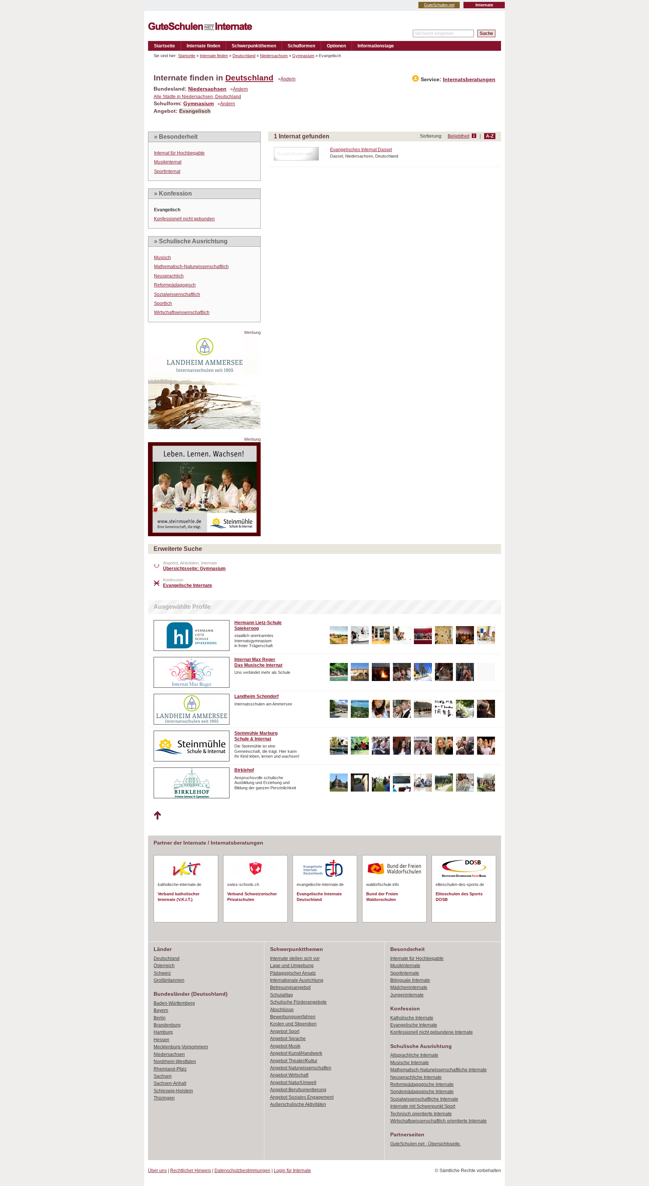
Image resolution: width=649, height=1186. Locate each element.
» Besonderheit (176, 136)
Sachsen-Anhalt (170, 1083)
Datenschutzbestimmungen (242, 1170)
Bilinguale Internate (410, 980)
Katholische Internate (411, 1018)
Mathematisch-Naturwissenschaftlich (191, 266)
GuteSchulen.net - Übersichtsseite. (425, 1144)
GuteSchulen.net (439, 5)
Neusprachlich (169, 276)
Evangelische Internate (413, 1025)
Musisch (162, 257)
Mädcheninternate (408, 987)
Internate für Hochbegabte (417, 958)
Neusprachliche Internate (416, 1077)
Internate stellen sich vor (295, 958)
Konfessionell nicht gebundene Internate (431, 1032)
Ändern (288, 79)
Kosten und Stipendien (293, 1024)
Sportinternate (404, 973)
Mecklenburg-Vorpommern (181, 1047)
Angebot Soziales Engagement (302, 1097)
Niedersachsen (274, 55)
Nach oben (157, 815)
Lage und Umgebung (292, 965)
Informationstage (376, 46)
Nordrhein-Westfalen (175, 1061)
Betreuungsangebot (290, 987)
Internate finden (203, 46)
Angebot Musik (285, 1046)
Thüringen (164, 1098)
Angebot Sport (284, 1031)
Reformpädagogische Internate (422, 1084)
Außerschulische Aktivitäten (298, 1104)
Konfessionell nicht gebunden (184, 218)
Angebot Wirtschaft (289, 1075)
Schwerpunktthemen (254, 46)
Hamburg (163, 1032)
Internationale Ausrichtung (296, 980)
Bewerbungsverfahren (292, 1016)
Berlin (160, 1018)
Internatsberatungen (469, 79)
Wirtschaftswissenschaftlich (182, 312)
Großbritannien (169, 980)
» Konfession (173, 193)
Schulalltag (281, 995)
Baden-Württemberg (174, 1003)
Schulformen (301, 46)
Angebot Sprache (288, 1038)
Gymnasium (303, 55)
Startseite (164, 46)
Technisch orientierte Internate (421, 1113)
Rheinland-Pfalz (170, 1069)
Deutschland (243, 55)
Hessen (161, 1039)
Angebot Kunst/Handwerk (296, 1053)
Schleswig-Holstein (173, 1090)
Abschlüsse (282, 1009)
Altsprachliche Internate (414, 1055)
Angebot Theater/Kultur (293, 1060)
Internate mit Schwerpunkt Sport (422, 1106)
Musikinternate (405, 965)
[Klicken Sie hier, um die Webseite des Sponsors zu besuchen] (204, 427)
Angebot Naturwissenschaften (300, 1068)
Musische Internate (409, 1062)
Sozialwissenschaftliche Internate (424, 1099)
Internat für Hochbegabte (179, 153)
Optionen (336, 46)
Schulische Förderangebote (298, 1002)
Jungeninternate (407, 995)
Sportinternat (167, 171)
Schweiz (162, 973)
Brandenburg (167, 1025)
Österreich (164, 965)
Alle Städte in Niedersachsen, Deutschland (197, 96)
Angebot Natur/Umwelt (293, 1082)
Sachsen (163, 1076)
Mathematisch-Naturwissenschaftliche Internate (438, 1069)
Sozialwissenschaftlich (177, 294)
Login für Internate (292, 1170)
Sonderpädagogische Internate (422, 1091)
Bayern (161, 1010)
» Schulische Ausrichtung (191, 241)
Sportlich (163, 303)
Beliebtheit (458, 136)
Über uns (157, 1170)
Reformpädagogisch (175, 285)
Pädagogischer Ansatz (293, 973)
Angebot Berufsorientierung (298, 1089)
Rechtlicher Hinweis (190, 1170)
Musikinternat (167, 162)
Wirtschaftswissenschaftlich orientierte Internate (438, 1121)
